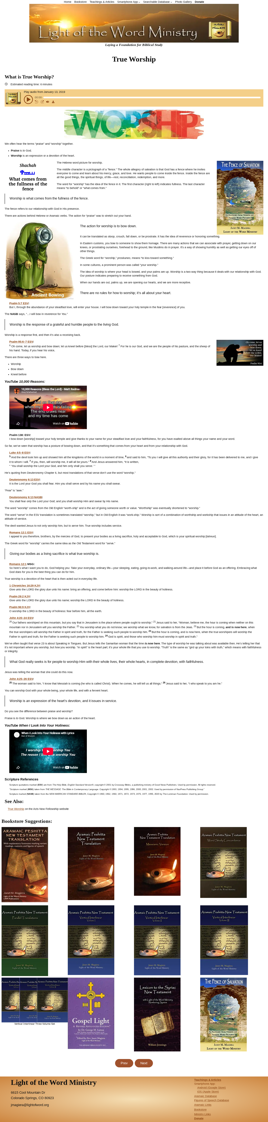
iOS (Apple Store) (208, 1091)
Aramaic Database (205, 1096)
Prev (124, 1063)
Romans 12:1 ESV (21, 532)
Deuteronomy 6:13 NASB (25, 497)
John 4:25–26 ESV (21, 678)
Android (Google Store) (211, 1087)
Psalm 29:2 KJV (19, 596)
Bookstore (200, 1109)
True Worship (16, 808)
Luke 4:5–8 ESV (19, 452)
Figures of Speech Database (211, 1100)
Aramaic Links (203, 1104)
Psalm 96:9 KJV (19, 607)
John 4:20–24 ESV (21, 617)
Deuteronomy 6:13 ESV (24, 479)
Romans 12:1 (18, 564)
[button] (28, 99)
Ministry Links (202, 1114)
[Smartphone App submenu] (139, 2)
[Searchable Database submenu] (171, 2)
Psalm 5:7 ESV (18, 303)
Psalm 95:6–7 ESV (21, 341)
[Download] (53, 102)
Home (67, 1)
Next (143, 1063)
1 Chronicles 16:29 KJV (24, 585)
